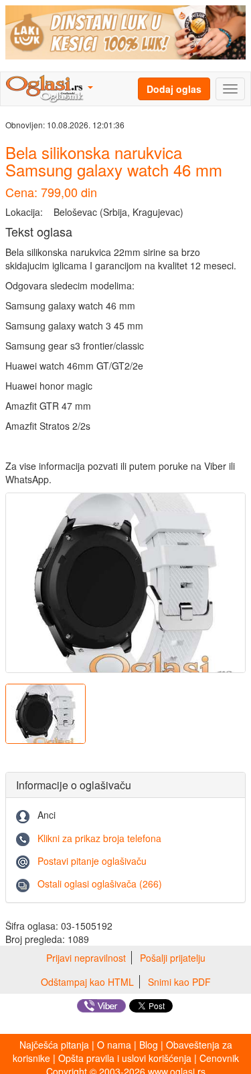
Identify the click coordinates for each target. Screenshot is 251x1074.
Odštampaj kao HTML (87, 981)
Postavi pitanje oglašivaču (92, 860)
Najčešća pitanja (54, 1044)
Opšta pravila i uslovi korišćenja (124, 1058)
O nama (114, 1044)
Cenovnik (219, 1058)
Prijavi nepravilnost (86, 957)
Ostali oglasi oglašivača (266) (99, 883)
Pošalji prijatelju (172, 957)
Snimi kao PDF (179, 981)
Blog (148, 1044)
